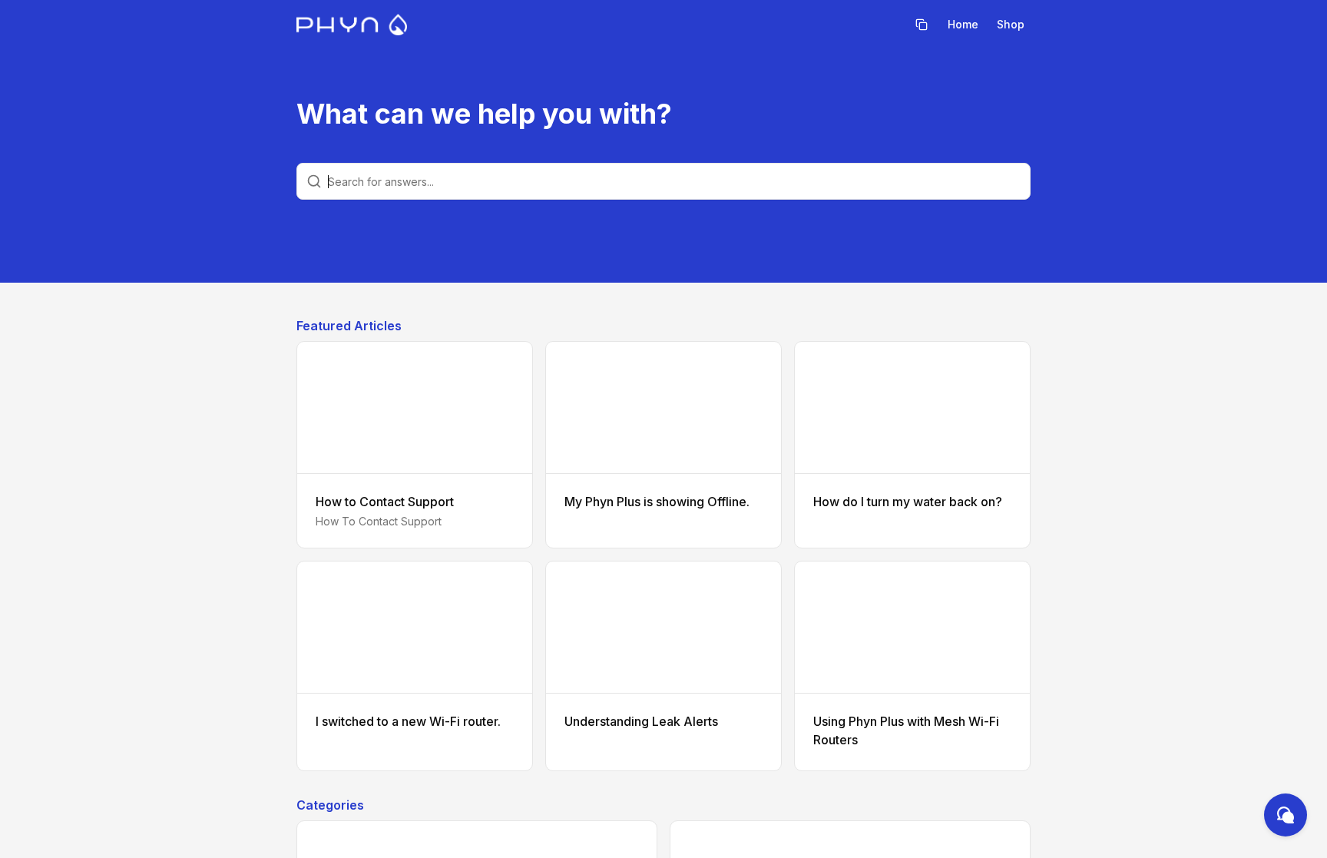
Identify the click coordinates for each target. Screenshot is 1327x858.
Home (963, 24)
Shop (1010, 24)
